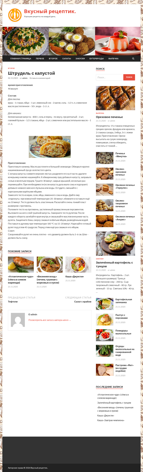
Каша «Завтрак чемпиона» (110, 420)
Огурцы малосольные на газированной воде (124, 350)
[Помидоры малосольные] (104, 340)
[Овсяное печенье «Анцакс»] (104, 226)
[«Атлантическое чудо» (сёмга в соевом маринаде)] (21, 273)
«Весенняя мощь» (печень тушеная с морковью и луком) (48, 279)
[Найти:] (115, 77)
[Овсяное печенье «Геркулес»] (104, 194)
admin (25, 78)
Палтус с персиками (121, 316)
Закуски (80, 58)
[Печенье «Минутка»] (104, 163)
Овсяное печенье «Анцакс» (125, 218)
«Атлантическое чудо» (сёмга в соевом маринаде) (21, 279)
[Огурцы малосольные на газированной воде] (104, 356)
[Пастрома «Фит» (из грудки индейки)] (104, 375)
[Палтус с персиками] (104, 324)
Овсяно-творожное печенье (121, 203)
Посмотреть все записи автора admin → (49, 320)
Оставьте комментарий (40, 78)
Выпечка (113, 58)
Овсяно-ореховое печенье (120, 172)
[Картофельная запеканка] (104, 309)
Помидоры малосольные (123, 332)
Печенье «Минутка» (121, 155)
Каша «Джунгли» (74, 276)
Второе (53, 58)
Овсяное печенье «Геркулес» (125, 186)
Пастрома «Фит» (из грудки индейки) (124, 368)
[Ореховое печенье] (115, 110)
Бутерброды (97, 58)
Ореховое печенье (109, 117)
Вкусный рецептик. (50, 11)
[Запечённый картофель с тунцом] (115, 256)
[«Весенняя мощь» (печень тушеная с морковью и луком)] (50, 273)
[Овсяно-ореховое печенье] (104, 178)
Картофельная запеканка (123, 301)
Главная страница (20, 58)
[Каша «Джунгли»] (78, 273)
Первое (40, 58)
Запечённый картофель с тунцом (114, 402)
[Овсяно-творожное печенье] (104, 210)
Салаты (66, 58)
